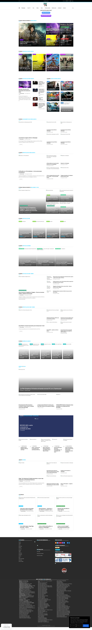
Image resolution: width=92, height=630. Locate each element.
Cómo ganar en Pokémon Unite (42, 611)
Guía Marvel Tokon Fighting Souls (65, 88)
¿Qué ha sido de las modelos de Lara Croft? (44, 599)
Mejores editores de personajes (61, 589)
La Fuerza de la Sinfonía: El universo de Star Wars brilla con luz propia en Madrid (45, 405)
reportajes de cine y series (27, 307)
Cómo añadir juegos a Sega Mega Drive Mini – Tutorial (26, 527)
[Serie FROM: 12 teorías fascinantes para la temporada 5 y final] (32, 317)
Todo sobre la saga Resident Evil (42, 592)
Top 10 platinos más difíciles (61, 604)
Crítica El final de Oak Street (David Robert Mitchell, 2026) (52, 197)
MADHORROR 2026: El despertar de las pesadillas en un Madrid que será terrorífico (64, 406)
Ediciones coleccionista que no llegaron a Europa (45, 609)
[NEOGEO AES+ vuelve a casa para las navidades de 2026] (54, 427)
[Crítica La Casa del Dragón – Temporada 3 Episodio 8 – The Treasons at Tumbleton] (66, 196)
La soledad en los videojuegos (42, 617)
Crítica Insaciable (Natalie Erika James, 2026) (52, 234)
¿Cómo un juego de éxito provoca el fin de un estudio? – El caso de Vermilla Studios (53, 176)
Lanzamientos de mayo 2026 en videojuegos (52, 142)
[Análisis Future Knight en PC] (66, 62)
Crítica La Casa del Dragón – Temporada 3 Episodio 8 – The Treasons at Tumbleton (66, 197)
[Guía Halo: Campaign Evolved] (53, 107)
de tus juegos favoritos (23, 597)
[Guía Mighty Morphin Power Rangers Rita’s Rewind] (53, 96)
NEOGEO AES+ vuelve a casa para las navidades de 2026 (26, 426)
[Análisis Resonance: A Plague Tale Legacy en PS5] (32, 35)
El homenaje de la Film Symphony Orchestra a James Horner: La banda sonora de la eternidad (26, 406)
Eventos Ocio (22, 366)
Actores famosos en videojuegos (42, 613)
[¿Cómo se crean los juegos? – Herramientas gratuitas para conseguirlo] (64, 519)
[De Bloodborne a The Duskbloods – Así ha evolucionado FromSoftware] (32, 162)
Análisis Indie (49, 54)
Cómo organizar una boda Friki (61, 580)
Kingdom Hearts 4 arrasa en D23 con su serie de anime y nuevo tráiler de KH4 (42, 91)
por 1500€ (25, 586)
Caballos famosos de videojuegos (62, 587)
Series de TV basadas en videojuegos (24, 603)
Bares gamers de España (41, 610)
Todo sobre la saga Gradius (42, 593)
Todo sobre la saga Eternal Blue (42, 589)
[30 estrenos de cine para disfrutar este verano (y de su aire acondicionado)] (67, 313)
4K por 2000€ (26, 587)
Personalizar (73, 625)
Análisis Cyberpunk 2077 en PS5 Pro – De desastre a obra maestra (52, 41)
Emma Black (63, 200)
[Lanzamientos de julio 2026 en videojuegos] (53, 125)
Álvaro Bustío (63, 69)
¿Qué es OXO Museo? (41, 608)
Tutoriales (21, 494)
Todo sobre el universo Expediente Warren (25, 609)
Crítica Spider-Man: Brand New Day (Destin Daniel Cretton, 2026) (38, 233)
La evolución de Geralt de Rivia (42, 618)
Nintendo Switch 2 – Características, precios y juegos (27, 605)
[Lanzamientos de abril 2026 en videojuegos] (67, 137)
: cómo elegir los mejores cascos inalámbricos (27, 591)
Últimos (26, 51)
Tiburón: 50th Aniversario (23, 608)
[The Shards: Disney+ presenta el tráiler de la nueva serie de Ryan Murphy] (49, 292)
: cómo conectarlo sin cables (26, 595)
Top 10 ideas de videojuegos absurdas (62, 605)
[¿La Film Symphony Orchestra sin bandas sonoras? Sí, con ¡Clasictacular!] (46, 380)
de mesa (22, 459)
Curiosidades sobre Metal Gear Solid (43, 604)
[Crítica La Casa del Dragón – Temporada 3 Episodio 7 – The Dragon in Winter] (66, 208)
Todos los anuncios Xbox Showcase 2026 (63, 613)
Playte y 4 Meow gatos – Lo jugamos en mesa (66, 484)
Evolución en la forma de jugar (61, 588)
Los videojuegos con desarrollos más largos (25, 604)
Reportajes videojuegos (42, 523)
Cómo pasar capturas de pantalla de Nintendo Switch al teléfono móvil (26, 509)
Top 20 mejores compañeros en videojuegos (63, 610)
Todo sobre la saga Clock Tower (42, 584)
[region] (79, 622)
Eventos (20, 87)
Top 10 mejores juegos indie (61, 599)
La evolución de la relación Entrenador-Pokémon (45, 619)
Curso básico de (22, 598)
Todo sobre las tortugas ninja (42, 587)
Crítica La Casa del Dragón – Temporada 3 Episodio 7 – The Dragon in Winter (66, 209)
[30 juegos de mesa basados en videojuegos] (67, 465)
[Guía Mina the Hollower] (67, 107)
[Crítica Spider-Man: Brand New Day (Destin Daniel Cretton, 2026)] (39, 229)
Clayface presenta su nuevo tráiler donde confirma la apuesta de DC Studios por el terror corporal (63, 282)
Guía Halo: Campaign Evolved (52, 110)
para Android (23, 582)
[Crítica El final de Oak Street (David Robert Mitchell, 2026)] (53, 196)
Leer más (21, 144)
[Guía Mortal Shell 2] (53, 85)
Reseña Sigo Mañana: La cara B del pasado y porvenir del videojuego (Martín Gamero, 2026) (57, 353)
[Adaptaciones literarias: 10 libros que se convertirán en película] (53, 313)
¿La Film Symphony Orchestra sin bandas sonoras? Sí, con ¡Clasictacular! (41, 388)
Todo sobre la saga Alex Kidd (42, 590)
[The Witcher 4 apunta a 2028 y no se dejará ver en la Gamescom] (35, 82)
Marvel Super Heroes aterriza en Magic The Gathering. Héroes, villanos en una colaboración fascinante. (53, 471)
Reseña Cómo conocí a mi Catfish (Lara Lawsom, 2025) (68, 354)
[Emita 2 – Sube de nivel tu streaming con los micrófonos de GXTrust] (35, 442)
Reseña (20, 344)
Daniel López (49, 32)
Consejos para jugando (25, 601)
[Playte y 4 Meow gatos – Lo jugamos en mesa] (67, 479)
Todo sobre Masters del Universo (24, 612)
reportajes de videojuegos (27, 152)
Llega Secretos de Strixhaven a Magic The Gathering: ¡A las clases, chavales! (53, 484)
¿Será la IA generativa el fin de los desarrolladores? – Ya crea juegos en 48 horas (58, 449)
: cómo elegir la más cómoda (25, 590)
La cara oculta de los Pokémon (42, 620)
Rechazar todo (79, 625)
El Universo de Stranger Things (23, 613)
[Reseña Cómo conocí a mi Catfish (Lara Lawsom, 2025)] (68, 351)
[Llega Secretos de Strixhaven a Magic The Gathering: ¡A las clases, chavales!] (53, 479)
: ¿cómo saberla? (24, 593)
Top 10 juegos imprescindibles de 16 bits (63, 607)
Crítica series (21, 248)
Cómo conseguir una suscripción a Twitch (26, 602)
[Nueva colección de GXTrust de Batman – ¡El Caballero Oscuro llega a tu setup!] (46, 442)
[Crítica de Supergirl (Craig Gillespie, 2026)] (66, 229)
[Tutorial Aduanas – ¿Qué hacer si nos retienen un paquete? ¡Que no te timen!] (46, 502)
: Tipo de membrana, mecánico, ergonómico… (27, 592)
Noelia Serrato (49, 199)
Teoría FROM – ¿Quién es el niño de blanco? (52, 330)
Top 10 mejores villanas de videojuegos (62, 598)
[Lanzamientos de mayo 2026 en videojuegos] (53, 137)
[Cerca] (89, 617)
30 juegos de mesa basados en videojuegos (65, 471)
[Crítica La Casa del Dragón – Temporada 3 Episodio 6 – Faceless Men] (64, 257)
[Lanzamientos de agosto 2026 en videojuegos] (32, 129)
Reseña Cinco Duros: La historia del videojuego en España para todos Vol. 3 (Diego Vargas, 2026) (23, 352)
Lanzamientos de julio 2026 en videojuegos (52, 130)
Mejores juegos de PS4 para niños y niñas (63, 584)
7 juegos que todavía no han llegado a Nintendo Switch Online (67, 176)
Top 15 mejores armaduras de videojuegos (63, 608)
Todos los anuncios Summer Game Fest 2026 (63, 611)
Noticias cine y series (23, 205)
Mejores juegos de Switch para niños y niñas (63, 585)
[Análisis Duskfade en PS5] (53, 62)
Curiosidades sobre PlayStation (42, 600)
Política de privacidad (40, 553)
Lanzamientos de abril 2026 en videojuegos (66, 142)
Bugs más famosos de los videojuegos (62, 594)
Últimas (26, 78)
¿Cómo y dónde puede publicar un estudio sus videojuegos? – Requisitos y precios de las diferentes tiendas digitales (46, 527)
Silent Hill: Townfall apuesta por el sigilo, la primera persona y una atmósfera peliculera (42, 105)
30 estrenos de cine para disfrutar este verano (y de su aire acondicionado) (67, 318)
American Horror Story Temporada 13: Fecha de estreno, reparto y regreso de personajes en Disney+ (52, 209)
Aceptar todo (86, 625)
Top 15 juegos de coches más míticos (62, 609)
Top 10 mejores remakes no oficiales (62, 600)
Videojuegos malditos (60, 582)
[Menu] (19, 8)
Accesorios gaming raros (60, 592)
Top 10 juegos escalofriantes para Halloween (63, 606)
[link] (72, 8)
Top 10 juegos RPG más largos (61, 602)
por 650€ (25, 583)
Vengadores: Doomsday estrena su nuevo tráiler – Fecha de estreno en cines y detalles (62, 287)
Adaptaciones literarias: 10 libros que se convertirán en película (53, 318)
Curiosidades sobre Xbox (41, 602)
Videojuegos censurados (60, 591)
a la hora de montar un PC (25, 588)
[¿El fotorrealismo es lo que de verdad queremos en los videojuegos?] (53, 158)
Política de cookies (39, 555)
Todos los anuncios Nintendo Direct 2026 (63, 614)
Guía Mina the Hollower (66, 110)
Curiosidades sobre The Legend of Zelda (44, 605)
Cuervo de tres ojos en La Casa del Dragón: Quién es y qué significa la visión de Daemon (66, 330)
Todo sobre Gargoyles (41, 586)
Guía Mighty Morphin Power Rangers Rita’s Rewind (52, 98)
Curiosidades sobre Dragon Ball (42, 606)
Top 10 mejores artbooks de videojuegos (63, 601)
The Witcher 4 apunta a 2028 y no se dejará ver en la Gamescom (66, 41)
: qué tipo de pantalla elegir (24, 589)
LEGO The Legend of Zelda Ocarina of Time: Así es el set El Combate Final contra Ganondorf (69, 449)
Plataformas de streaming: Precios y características (64, 583)
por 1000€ (27, 585)
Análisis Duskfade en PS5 (52, 67)
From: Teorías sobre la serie (23, 614)
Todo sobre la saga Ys (41, 594)
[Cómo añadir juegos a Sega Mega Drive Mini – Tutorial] (27, 519)
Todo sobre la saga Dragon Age (42, 582)
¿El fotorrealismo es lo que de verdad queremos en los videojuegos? (53, 164)
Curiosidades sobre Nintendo (42, 601)
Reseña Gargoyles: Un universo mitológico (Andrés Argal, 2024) (45, 353)
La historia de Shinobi (41, 615)
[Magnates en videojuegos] (67, 158)
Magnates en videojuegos (65, 163)
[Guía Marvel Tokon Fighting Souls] (67, 85)
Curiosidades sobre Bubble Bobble (43, 603)
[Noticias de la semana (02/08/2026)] (35, 99)
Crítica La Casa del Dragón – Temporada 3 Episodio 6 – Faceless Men (64, 263)
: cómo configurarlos (25, 594)
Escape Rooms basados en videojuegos (62, 586)
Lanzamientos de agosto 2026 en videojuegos (28, 137)
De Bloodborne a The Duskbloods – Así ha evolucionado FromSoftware (66, 29)
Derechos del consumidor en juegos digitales (63, 509)
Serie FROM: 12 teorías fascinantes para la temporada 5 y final (31, 325)
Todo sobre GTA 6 (40, 612)
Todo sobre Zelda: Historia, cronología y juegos (45, 585)
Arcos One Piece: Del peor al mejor (24, 615)
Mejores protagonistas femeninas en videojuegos (64, 590)
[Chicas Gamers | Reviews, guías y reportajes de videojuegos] (45, 4)
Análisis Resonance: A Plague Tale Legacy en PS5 (28, 42)
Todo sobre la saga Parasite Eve (42, 591)
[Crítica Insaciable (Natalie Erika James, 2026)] (53, 229)
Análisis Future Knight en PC (66, 67)
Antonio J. (68, 236)
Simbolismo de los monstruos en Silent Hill (63, 595)
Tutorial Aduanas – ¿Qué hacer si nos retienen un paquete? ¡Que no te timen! (46, 509)
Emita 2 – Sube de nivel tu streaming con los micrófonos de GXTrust (36, 448)
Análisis (20, 54)
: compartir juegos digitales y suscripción (26, 596)
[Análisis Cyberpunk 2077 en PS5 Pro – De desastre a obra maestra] (39, 62)
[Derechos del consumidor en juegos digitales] (64, 502)
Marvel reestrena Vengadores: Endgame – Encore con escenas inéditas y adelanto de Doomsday (28, 209)
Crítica (48, 195)
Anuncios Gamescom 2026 (61, 615)
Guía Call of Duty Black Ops (66, 99)
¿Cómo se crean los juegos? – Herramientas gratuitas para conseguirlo (63, 527)
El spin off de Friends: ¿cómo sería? (24, 616)
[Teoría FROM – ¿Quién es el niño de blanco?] (53, 325)
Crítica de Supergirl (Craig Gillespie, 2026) (66, 234)
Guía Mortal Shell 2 (52, 89)
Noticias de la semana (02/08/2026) (41, 98)
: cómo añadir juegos (23, 580)
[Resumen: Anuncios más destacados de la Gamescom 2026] (25, 84)
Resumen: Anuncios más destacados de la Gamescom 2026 (52, 29)
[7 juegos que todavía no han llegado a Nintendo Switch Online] (67, 170)
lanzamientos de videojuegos (27, 119)
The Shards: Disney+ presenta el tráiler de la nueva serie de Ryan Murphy (62, 291)
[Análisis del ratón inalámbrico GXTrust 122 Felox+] (24, 442)
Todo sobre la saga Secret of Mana (43, 595)
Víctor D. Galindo (50, 69)
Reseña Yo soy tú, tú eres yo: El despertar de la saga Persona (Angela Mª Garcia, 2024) (34, 353)
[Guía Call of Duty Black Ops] (67, 96)
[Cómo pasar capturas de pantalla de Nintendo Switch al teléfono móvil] (27, 502)
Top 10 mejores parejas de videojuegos (62, 597)
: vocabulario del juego (24, 599)
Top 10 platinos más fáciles (61, 603)
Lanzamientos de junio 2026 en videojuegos (66, 130)
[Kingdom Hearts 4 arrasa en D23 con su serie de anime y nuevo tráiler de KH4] (35, 90)
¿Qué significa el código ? (23, 600)
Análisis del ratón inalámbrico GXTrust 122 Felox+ (24, 448)
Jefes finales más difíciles (60, 593)
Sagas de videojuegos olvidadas (42, 607)
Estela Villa (21, 139)
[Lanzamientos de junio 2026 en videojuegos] (67, 125)
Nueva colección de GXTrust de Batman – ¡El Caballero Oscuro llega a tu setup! (46, 449)
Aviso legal (38, 551)
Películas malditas (59, 581)
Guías (48, 81)
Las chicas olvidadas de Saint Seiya (43, 598)
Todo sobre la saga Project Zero (42, 588)
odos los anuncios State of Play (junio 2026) (63, 612)
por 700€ (24, 584)
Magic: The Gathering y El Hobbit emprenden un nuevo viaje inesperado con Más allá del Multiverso (31, 479)
